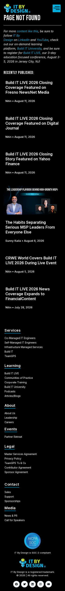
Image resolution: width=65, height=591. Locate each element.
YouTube (42, 40)
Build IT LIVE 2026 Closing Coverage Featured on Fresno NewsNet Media (29, 87)
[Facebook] (16, 584)
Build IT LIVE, (32, 53)
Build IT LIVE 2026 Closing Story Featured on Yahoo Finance (29, 159)
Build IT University (29, 48)
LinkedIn (24, 40)
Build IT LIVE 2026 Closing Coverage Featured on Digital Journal (31, 123)
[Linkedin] (32, 584)
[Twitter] (24, 584)
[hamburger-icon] (57, 8)
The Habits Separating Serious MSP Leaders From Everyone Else (30, 227)
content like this (27, 31)
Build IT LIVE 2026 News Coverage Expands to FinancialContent (27, 294)
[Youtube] (48, 584)
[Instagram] (40, 584)
